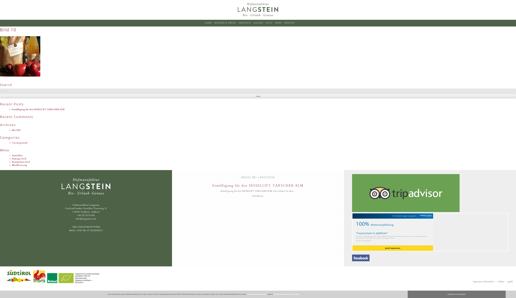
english (510, 281)
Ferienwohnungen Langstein (404, 216)
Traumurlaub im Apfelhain (372, 233)
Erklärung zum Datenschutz (257, 294)
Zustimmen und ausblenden (457, 294)
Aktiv (269, 22)
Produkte (245, 22)
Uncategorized (19, 142)
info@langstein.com (86, 218)
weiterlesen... (258, 195)
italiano (501, 281)
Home (208, 22)
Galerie (258, 22)
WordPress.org (19, 165)
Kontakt (289, 22)
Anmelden (17, 155)
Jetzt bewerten (392, 248)
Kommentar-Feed (21, 162)
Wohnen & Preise (225, 22)
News (278, 22)
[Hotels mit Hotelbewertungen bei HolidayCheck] (426, 216)
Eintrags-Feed (19, 158)
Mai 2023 (16, 130)
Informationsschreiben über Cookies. (286, 294)
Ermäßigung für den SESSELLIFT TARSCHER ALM (38, 109)
